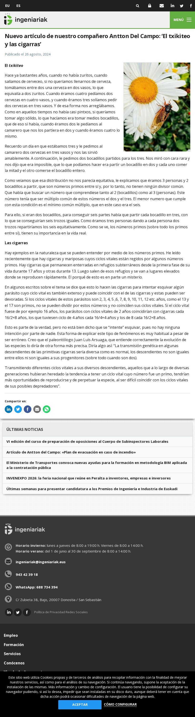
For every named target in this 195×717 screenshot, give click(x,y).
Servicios (12, 653)
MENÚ (179, 19)
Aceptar (80, 704)
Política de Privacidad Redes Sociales (61, 612)
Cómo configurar (120, 704)
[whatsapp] (46, 409)
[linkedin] (8, 409)
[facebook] (27, 409)
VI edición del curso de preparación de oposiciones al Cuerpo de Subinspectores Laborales (87, 441)
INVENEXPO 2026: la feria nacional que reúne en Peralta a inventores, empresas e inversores (88, 478)
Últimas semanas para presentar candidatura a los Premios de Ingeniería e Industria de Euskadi (91, 488)
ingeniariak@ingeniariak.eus (41, 561)
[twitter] (18, 409)
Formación (14, 644)
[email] (37, 409)
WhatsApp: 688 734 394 (37, 587)
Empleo (11, 635)
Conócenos (14, 663)
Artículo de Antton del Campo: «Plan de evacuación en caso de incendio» (71, 452)
